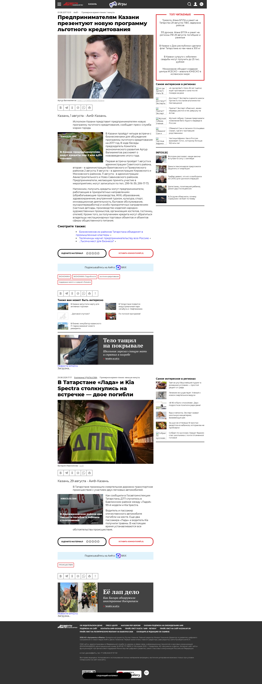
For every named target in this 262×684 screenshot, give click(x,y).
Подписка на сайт (88, 629)
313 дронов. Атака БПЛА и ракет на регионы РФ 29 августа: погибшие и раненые (180, 35)
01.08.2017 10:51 (64, 12)
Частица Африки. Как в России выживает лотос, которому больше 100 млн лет (185, 140)
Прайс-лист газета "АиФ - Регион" (140, 629)
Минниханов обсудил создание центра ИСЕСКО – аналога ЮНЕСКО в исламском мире (180, 71)
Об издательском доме (91, 626)
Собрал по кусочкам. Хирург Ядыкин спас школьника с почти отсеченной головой (186, 435)
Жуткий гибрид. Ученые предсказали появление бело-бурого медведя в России (186, 120)
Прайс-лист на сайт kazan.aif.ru (175, 629)
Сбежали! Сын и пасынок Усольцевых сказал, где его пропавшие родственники (186, 130)
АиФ (81, 466)
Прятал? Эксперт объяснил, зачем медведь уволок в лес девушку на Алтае (185, 110)
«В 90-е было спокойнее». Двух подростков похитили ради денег (185, 404)
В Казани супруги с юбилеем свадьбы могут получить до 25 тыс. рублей (180, 59)
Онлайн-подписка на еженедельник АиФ (163, 626)
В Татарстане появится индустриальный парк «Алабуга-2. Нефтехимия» (131, 306)
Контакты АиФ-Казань (111, 629)
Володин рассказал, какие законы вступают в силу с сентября (184, 157)
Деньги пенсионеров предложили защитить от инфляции (184, 167)
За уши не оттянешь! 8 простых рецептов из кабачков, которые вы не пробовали (186, 425)
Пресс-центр (112, 626)
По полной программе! (130, 314)
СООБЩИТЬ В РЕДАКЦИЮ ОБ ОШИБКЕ (153, 632)
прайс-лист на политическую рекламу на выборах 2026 (106, 632)
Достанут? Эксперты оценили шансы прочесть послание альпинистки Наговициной (186, 100)
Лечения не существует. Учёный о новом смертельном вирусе (185, 394)
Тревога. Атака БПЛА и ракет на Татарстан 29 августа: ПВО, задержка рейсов (180, 23)
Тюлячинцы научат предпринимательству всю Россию (114, 238)
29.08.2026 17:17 (65, 377)
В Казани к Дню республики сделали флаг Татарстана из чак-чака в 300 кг (180, 47)
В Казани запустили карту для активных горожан (85, 305)
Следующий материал (107, 676)
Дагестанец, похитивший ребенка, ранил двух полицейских (184, 188)
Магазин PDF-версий (130, 626)
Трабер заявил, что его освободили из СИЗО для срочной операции (185, 177)
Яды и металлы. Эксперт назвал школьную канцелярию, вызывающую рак (184, 415)
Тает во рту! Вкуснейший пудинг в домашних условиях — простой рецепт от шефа (185, 385)
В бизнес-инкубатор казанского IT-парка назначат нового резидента (86, 326)
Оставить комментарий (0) (131, 253)
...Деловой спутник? (80, 314)
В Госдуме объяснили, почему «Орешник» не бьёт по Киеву (182, 198)
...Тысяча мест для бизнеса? (96, 241)
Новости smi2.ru (68, 366)
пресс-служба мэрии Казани (90, 100)
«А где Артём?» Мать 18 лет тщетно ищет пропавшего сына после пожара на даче (185, 90)
